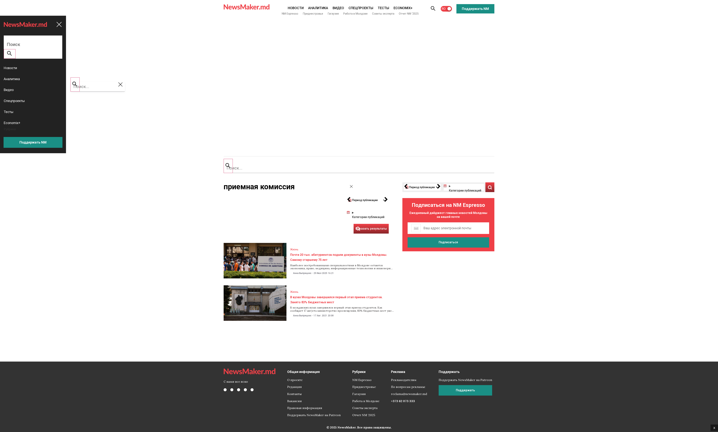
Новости (296, 8)
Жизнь (294, 249)
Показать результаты (489, 187)
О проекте (295, 380)
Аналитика (318, 8)
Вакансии (294, 401)
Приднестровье (313, 13)
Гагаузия (333, 13)
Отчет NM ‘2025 (408, 13)
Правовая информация (304, 408)
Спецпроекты (361, 8)
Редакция (294, 387)
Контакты (294, 394)
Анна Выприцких (302, 273)
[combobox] (359, 168)
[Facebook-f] (225, 389)
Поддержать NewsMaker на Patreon (314, 415)
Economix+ (403, 8)
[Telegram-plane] (252, 389)
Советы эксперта (383, 13)
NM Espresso (290, 13)
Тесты (383, 8)
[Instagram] (238, 389)
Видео (338, 8)
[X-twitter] (231, 389)
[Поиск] (228, 166)
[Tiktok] (245, 389)
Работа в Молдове (355, 13)
